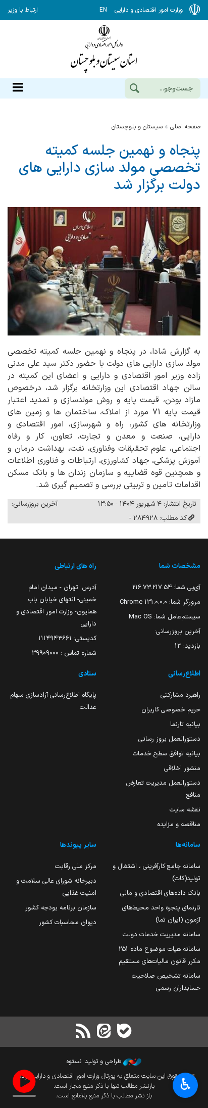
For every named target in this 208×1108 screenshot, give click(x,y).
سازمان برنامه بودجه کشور (60, 907)
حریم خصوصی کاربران (170, 709)
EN (103, 10)
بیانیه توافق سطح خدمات (166, 753)
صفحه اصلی (185, 126)
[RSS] (84, 1032)
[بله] (124, 1032)
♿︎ (185, 1084)
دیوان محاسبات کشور (67, 922)
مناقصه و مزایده (178, 824)
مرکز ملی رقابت (75, 866)
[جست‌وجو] (134, 89)
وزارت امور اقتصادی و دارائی (104, 49)
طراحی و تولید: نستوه (95, 1061)
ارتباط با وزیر (23, 10)
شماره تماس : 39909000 (64, 653)
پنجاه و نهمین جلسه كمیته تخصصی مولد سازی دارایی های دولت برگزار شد (109, 168)
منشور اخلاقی (182, 768)
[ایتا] (104, 1032)
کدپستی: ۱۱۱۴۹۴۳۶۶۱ (67, 638)
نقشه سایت (185, 809)
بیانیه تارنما (185, 724)
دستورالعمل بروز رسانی (169, 739)
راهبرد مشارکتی (180, 695)
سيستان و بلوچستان (137, 126)
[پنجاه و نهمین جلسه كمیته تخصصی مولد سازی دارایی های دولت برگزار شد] (104, 271)
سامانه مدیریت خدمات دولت (161, 934)
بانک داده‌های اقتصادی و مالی (160, 893)
